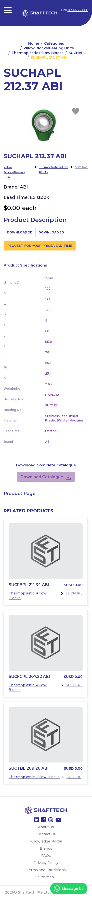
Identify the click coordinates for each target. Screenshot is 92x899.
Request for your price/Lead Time (39, 246)
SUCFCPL (74, 685)
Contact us (46, 834)
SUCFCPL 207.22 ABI (29, 676)
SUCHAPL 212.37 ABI (49, 57)
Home (33, 43)
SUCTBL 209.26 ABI (29, 768)
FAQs (46, 855)
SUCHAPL (77, 53)
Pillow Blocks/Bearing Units (49, 48)
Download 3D (51, 232)
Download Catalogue (41, 477)
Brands (46, 848)
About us (46, 827)
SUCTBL (73, 777)
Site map (46, 877)
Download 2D (19, 232)
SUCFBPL (74, 593)
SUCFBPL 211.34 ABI (29, 584)
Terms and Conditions (46, 870)
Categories (54, 43)
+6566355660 (77, 10)
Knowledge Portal (46, 841)
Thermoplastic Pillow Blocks (38, 53)
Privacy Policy (46, 863)
